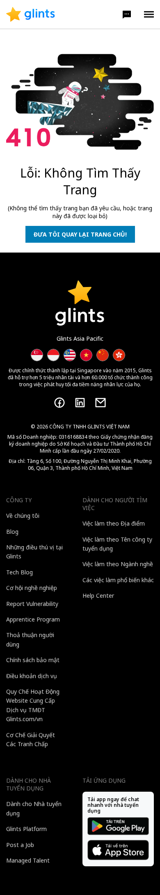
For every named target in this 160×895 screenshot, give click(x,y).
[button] (127, 14)
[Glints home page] (30, 14)
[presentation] (30, 14)
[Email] (100, 402)
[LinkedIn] (80, 402)
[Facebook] (59, 402)
